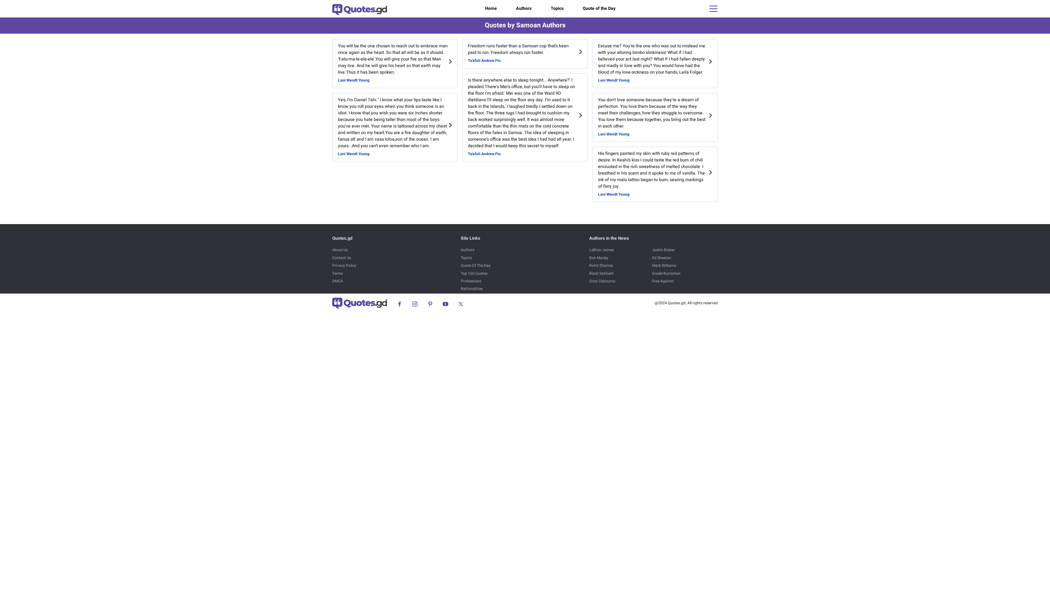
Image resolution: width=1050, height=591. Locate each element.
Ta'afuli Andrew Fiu (484, 60)
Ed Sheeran (661, 258)
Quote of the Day (599, 8)
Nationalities (472, 289)
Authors (524, 8)
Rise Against (663, 281)
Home (491, 8)
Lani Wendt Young (353, 80)
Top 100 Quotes (474, 273)
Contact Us (341, 258)
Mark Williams (664, 265)
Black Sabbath (601, 273)
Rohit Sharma (601, 265)
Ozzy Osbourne (602, 281)
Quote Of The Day (476, 265)
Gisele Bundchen (666, 273)
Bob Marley (598, 258)
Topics (557, 8)
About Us (340, 250)
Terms (337, 273)
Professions (471, 281)
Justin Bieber (663, 250)
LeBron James (601, 250)
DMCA (337, 281)
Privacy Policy (344, 265)
